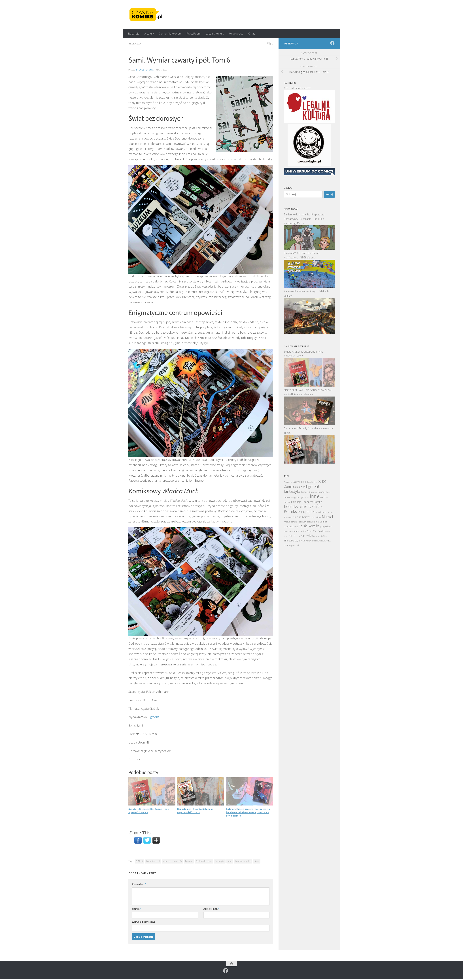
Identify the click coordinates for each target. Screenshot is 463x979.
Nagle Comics (303, 521)
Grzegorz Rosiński (317, 491)
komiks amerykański (304, 506)
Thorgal (288, 540)
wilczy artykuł (298, 540)
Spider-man (324, 531)
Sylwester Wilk (145, 69)
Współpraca (236, 33)
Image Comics (303, 497)
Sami (256, 861)
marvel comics (290, 521)
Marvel (327, 516)
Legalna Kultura (215, 33)
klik (200, 638)
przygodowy (326, 526)
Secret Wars (312, 531)
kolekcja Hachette (302, 502)
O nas (251, 33)
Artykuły (149, 33)
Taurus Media (317, 536)
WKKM (325, 540)
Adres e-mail (211, 908)
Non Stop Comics (318, 521)
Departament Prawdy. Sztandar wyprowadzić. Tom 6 (195, 810)
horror (328, 492)
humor (287, 497)
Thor (325, 536)
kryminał (288, 517)
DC (320, 482)
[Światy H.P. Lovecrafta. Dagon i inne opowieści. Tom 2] (309, 385)
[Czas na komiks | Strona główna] (145, 14)
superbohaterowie (298, 535)
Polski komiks (309, 526)
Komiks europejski (243, 861)
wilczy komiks (312, 540)
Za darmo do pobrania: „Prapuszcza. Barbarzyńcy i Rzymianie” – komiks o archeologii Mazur (304, 219)
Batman (297, 481)
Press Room (193, 33)
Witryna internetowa (143, 921)
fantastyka (219, 861)
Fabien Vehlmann (204, 861)
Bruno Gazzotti (153, 861)
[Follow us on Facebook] (332, 43)
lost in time (316, 517)
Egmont (153, 717)
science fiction (298, 531)
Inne (230, 861)
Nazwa (136, 908)
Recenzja (134, 43)
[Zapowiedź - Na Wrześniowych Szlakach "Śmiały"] (309, 333)
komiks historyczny (324, 512)
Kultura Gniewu (302, 517)
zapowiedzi (294, 545)
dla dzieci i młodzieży (172, 861)
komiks (318, 502)
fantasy (304, 491)
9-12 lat (139, 861)
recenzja (287, 531)
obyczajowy (291, 526)
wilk (320, 540)
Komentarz (139, 884)
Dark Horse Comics (309, 482)
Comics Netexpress (170, 33)
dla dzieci (300, 487)
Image (293, 497)
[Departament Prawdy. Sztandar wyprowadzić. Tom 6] (309, 462)
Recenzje (133, 33)
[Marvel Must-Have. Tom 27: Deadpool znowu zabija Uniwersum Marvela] (309, 424)
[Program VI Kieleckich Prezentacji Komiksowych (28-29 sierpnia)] (309, 287)
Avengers (288, 481)
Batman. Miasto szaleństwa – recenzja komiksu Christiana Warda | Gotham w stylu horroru (248, 812)
